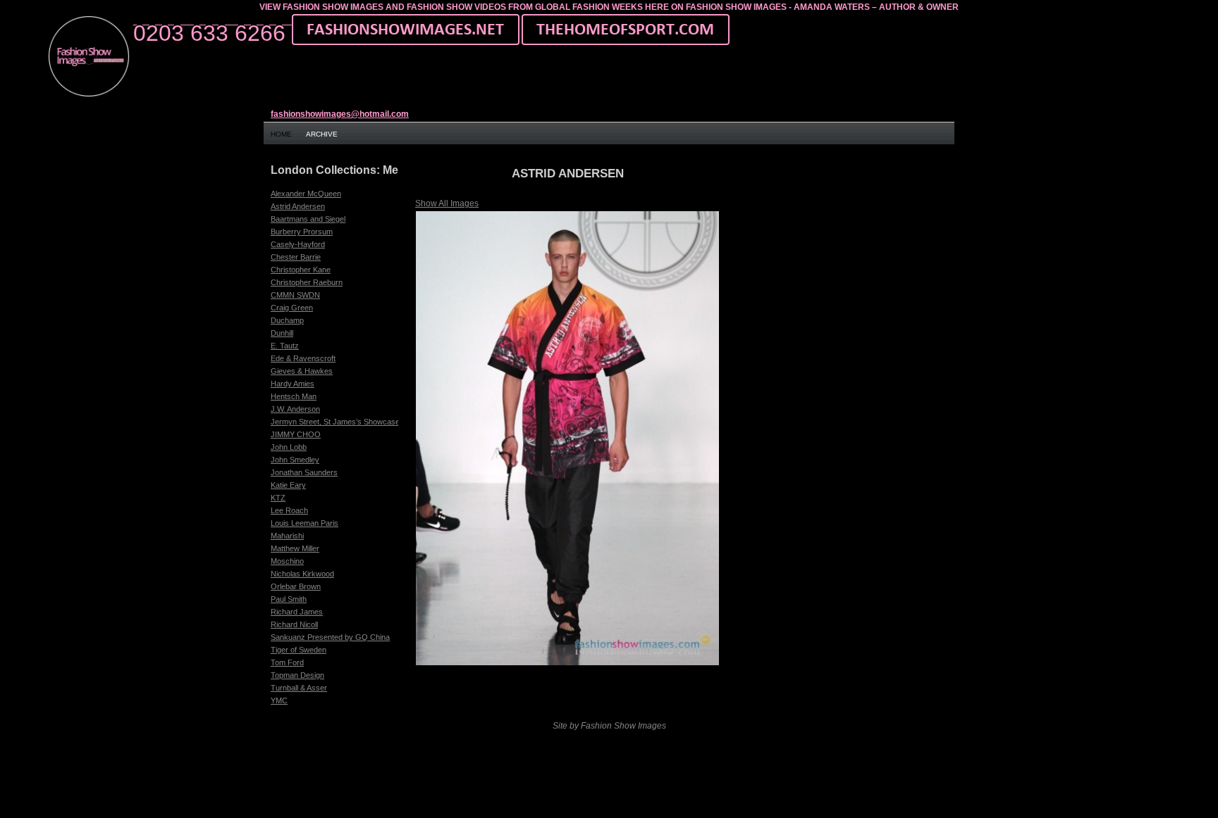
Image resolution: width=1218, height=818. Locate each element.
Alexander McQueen (306, 193)
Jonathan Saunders (304, 472)
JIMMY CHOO (296, 434)
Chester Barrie (296, 257)
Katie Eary (288, 485)
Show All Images (447, 203)
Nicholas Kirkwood (302, 574)
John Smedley (295, 459)
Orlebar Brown (296, 586)
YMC (279, 700)
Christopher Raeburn (307, 282)
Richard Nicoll (294, 624)
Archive (322, 134)
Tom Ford (287, 662)
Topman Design (297, 675)
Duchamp (287, 320)
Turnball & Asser (299, 688)
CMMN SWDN (295, 295)
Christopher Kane (301, 269)
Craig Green (292, 307)
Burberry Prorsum (302, 231)
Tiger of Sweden (298, 650)
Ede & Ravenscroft (303, 358)
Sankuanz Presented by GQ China (330, 637)
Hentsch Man (293, 396)
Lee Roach (289, 510)
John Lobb (289, 447)
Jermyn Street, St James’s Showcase (335, 421)
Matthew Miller (295, 548)
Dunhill (282, 333)
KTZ (278, 497)
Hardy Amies (292, 383)
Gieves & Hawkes (302, 371)
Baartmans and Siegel (308, 219)
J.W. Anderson (295, 409)
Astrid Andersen (298, 206)
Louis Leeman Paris (304, 523)
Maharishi (287, 535)
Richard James (297, 612)
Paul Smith (289, 599)
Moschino (287, 561)
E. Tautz (285, 345)
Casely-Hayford (298, 244)
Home (281, 134)
